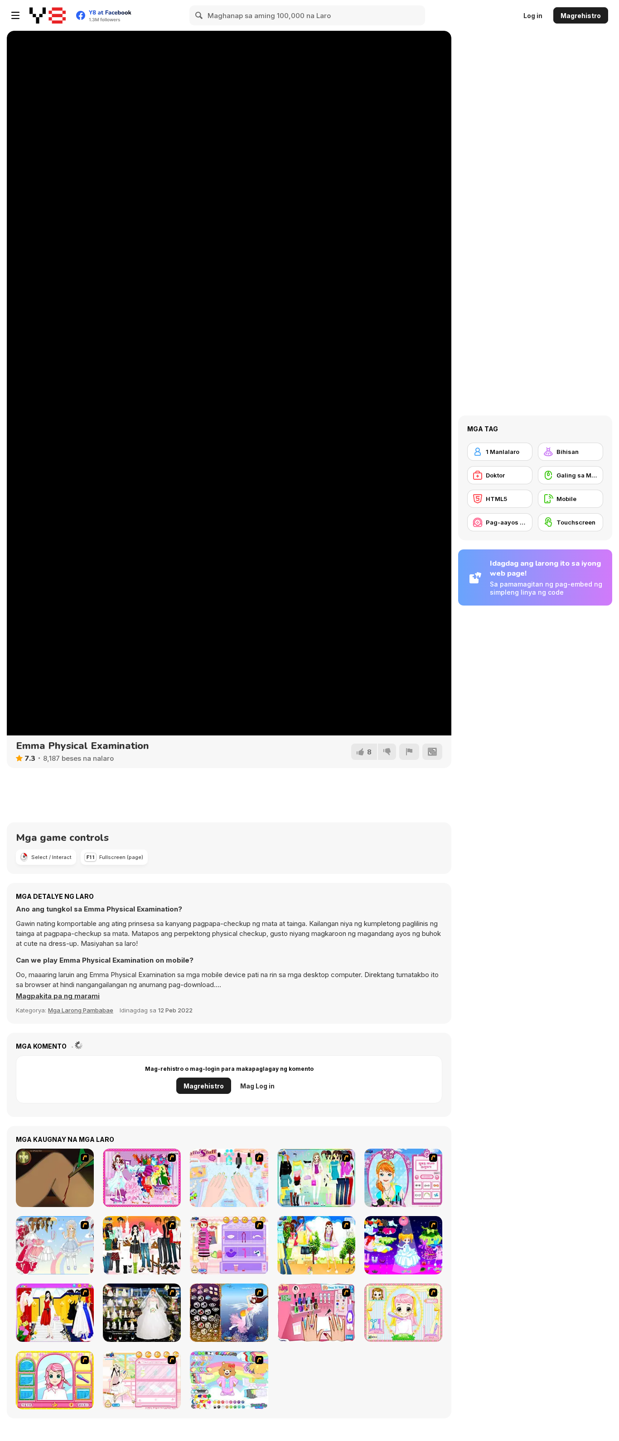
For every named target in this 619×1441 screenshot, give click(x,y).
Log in (532, 15)
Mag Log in (257, 1086)
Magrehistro (581, 15)
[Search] (199, 15)
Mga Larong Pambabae (80, 1010)
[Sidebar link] (15, 15)
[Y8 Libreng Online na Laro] (47, 15)
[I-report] (409, 752)
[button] (58, 996)
